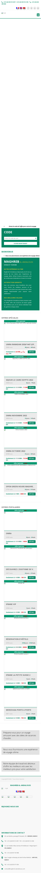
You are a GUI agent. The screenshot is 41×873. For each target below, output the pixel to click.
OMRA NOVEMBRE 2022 (16, 415)
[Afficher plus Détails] (20, 340)
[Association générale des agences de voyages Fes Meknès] (23, 799)
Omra (8, 533)
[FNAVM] (17, 799)
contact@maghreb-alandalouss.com (14, 869)
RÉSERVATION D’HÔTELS (17, 639)
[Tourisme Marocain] (4, 799)
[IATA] (11, 799)
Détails (31, 352)
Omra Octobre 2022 (15, 451)
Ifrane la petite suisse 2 (18, 675)
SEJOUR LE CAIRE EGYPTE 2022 (19, 380)
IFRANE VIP (11, 604)
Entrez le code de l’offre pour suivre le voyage (22, 226)
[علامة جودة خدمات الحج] (29, 799)
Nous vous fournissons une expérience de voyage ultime (22, 256)
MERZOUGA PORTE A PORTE (18, 710)
